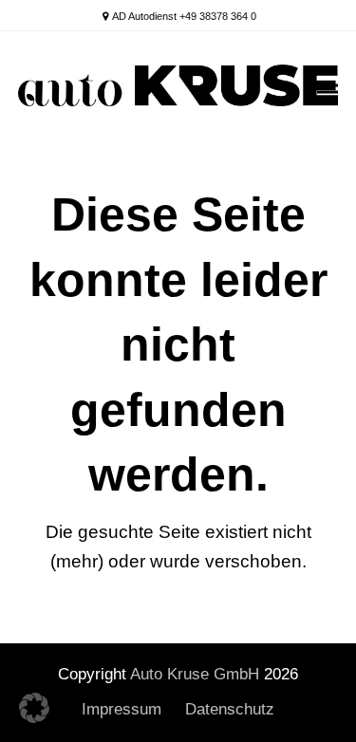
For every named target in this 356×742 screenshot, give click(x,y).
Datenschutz (229, 709)
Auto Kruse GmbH (194, 674)
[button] (327, 92)
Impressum (121, 709)
